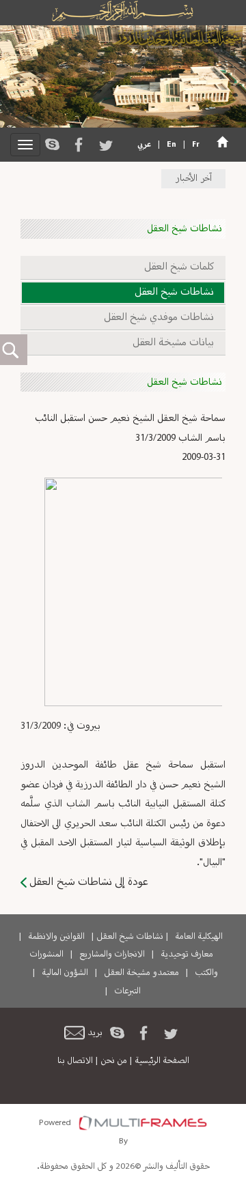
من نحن (113, 1061)
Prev (24, 593)
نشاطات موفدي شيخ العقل (159, 317)
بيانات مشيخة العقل (173, 343)
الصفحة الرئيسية (162, 1061)
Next (217, 593)
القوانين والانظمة (56, 937)
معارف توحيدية (186, 954)
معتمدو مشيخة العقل (141, 973)
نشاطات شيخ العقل (174, 292)
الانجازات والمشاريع (112, 954)
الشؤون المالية (65, 973)
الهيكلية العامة (199, 937)
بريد (94, 1033)
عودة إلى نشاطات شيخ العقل (88, 882)
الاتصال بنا (75, 1061)
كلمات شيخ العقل (179, 267)
